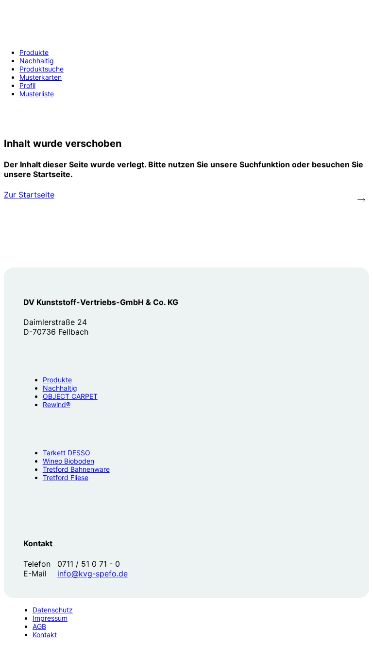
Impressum (50, 618)
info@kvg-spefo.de (92, 573)
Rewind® (56, 404)
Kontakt (45, 634)
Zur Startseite (29, 194)
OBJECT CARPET (70, 396)
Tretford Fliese (65, 477)
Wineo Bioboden (68, 461)
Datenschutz (53, 610)
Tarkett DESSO (66, 452)
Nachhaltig (60, 388)
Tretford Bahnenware (76, 469)
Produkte (57, 380)
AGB (39, 626)
